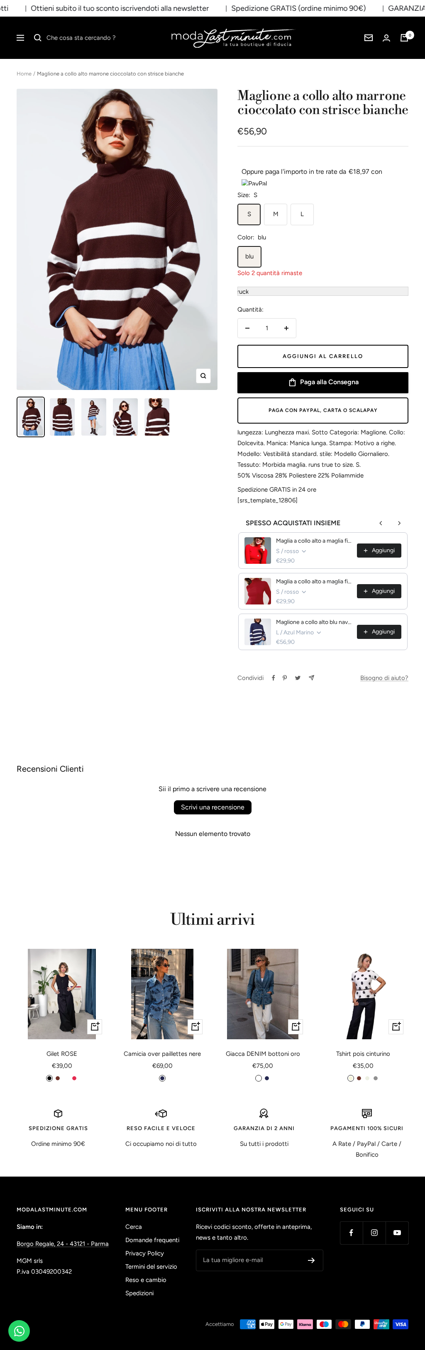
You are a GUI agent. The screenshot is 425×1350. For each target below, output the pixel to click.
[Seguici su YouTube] (397, 1232)
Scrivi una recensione (212, 807)
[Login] (386, 37)
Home (24, 74)
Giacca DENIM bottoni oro (263, 1054)
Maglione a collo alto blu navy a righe (314, 622)
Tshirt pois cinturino (363, 1054)
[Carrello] (404, 37)
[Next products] (399, 523)
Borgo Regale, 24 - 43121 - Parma (63, 1244)
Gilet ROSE (61, 1054)
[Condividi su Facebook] (273, 678)
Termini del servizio (151, 1266)
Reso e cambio (145, 1280)
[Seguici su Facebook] (351, 1232)
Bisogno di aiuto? (384, 678)
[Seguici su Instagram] (374, 1232)
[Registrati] (311, 1260)
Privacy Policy (144, 1253)
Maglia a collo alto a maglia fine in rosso (314, 540)
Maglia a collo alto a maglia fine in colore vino (314, 581)
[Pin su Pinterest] (285, 678)
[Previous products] (381, 523)
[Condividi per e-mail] (311, 677)
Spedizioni (139, 1293)
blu (249, 256)
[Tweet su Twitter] (297, 678)
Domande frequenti (152, 1240)
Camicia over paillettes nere (162, 1054)
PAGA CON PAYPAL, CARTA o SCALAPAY (323, 410)
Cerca (133, 1227)
